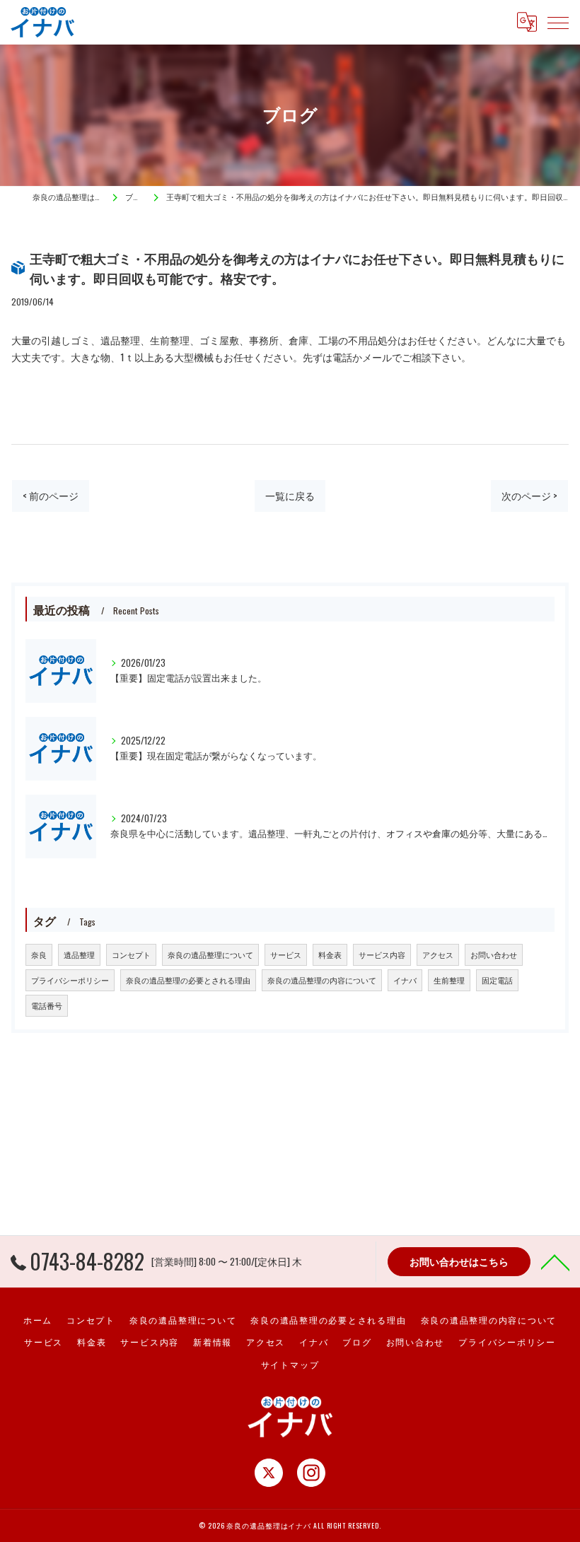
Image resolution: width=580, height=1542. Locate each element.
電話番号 (46, 1005)
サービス (285, 954)
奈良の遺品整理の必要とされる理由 (188, 980)
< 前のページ (51, 496)
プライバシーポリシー (70, 980)
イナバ (405, 980)
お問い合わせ (493, 954)
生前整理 (449, 980)
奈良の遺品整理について (210, 954)
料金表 (330, 954)
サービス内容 (382, 954)
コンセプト (131, 954)
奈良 (39, 954)
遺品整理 (79, 954)
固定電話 (497, 980)
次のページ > (529, 496)
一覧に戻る (290, 496)
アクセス (437, 954)
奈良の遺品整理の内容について (321, 980)
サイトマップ (290, 1364)
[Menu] (558, 21)
